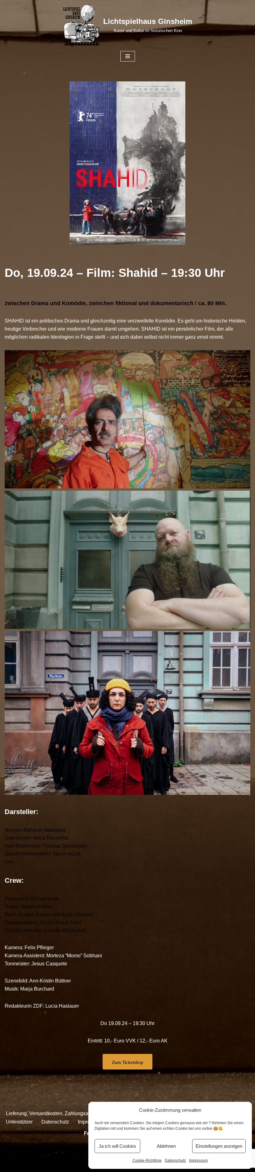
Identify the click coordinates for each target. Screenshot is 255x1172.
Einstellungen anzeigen (219, 1146)
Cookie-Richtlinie (147, 1160)
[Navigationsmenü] (127, 56)
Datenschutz (175, 1160)
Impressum (198, 1160)
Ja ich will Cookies (117, 1146)
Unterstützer (19, 1121)
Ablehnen (166, 1146)
